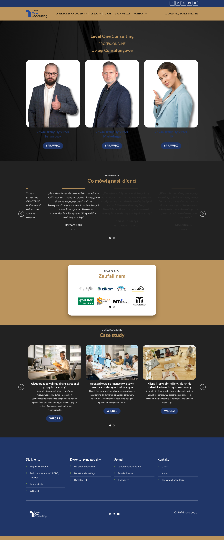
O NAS (108, 13)
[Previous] (21, 213)
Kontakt (139, 13)
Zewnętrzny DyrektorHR (171, 134)
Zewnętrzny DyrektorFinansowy (53, 134)
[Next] (203, 213)
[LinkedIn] (189, 3)
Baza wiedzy (122, 13)
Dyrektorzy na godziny (70, 13)
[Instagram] (178, 3)
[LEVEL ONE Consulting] (38, 14)
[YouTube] (195, 3)
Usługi (95, 13)
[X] (183, 3)
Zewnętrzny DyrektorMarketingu (112, 134)
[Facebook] (172, 3)
